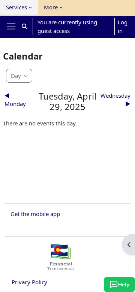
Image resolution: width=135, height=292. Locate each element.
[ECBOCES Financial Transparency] (61, 267)
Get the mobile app (35, 214)
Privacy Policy (29, 282)
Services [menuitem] (16, 7)
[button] (24, 26)
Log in (123, 26)
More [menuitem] (51, 7)
